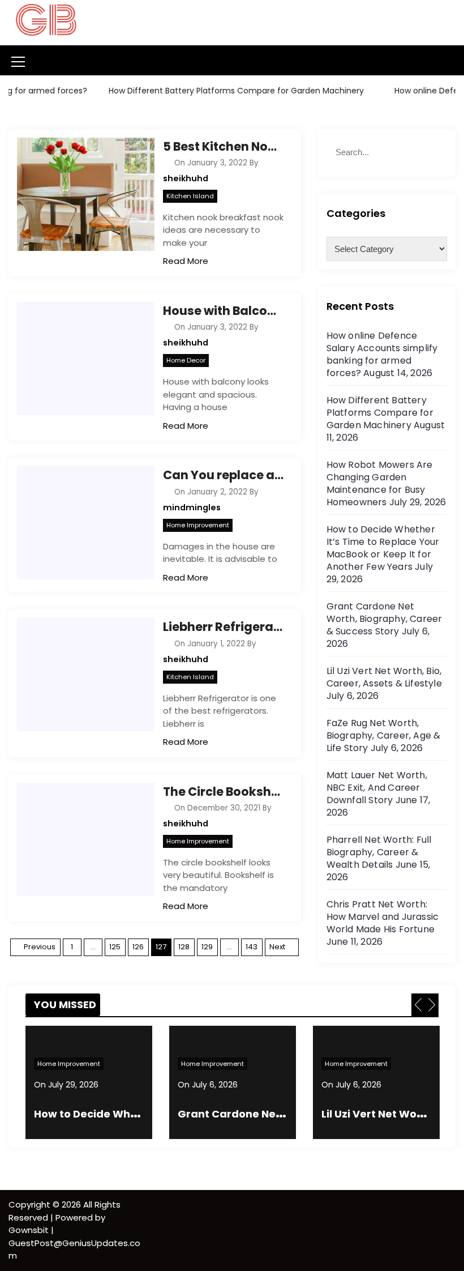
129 (207, 946)
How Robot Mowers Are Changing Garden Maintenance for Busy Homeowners (379, 483)
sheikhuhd (185, 178)
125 (115, 946)
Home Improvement (197, 525)
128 (184, 946)
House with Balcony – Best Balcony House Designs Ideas (223, 310)
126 (138, 946)
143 (251, 946)
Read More (185, 261)
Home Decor (185, 360)
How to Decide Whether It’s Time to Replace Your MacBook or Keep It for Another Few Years (383, 548)
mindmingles (192, 507)
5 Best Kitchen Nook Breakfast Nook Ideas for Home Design (223, 146)
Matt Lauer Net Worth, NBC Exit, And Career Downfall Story (376, 788)
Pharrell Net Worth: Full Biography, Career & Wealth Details (379, 852)
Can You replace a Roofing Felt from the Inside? (223, 475)
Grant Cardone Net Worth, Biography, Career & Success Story (384, 619)
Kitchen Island (190, 196)
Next (277, 946)
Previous (39, 946)
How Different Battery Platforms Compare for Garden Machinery (225, 90)
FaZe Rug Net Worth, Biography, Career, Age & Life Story (383, 735)
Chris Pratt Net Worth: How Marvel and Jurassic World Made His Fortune (382, 917)
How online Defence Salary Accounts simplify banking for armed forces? (382, 354)
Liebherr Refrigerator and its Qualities (223, 627)
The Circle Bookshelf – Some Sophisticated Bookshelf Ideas (223, 791)
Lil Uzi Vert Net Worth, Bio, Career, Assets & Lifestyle (384, 677)
